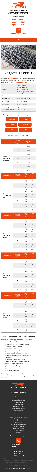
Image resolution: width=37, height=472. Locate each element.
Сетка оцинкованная (18, 430)
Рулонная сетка (18, 402)
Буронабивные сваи (18, 421)
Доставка (18, 432)
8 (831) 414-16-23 (18, 22)
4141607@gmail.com (18, 392)
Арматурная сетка (18, 404)
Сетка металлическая (18, 426)
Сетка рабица (18, 398)
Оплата (18, 434)
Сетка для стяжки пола (18, 412)
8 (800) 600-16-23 (18, 19)
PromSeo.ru (29, 468)
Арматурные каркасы (18, 406)
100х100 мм (25, 124)
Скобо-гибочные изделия (18, 408)
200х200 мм (25, 130)
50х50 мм (25, 119)
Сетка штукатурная (18, 428)
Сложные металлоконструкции (18, 424)
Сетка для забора (18, 419)
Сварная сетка (18, 397)
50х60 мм (11, 124)
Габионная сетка (18, 422)
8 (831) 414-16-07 (18, 25)
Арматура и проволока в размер (18, 417)
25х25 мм (12, 119)
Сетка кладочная (18, 414)
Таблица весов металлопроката (18, 436)
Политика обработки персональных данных (18, 465)
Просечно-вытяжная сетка (18, 400)
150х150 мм (11, 130)
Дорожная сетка (18, 410)
